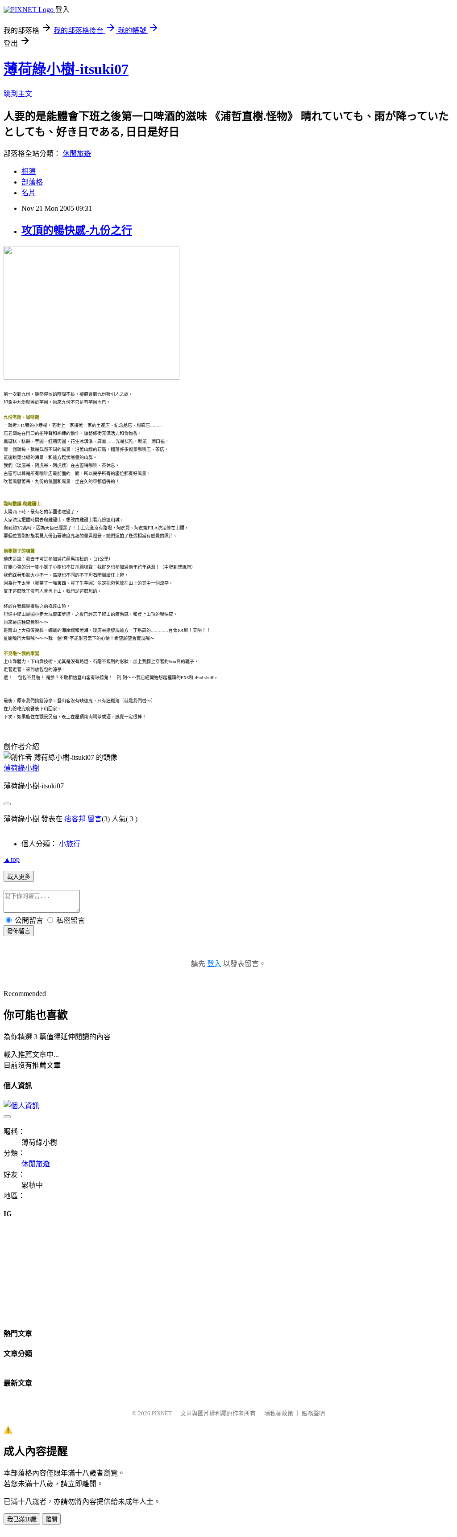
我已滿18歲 (22, 1519)
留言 (94, 819)
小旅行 (69, 844)
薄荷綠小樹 (21, 768)
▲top (12, 859)
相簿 (28, 171)
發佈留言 (18, 931)
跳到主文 (18, 94)
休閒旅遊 (76, 153)
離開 (51, 1519)
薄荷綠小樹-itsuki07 (66, 69)
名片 (28, 193)
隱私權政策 (278, 1413)
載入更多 (18, 876)
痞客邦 (75, 819)
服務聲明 (313, 1413)
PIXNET (162, 1413)
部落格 (32, 182)
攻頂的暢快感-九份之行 (76, 230)
